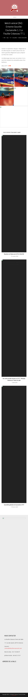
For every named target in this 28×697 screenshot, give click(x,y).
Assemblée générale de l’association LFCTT (14, 505)
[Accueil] (1, 37)
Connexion (14, 695)
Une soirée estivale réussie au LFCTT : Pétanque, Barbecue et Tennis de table (14, 379)
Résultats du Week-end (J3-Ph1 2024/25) (14, 254)
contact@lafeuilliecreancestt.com (13, 648)
